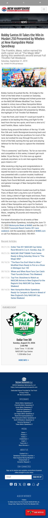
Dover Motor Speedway (23, 407)
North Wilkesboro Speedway (23, 420)
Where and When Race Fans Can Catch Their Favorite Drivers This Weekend (28, 273)
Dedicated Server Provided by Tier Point (24, 390)
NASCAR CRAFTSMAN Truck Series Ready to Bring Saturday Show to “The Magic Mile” (27, 256)
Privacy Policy (24, 393)
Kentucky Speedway (23, 411)
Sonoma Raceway (23, 422)
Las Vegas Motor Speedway (23, 414)
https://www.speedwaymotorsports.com (24, 387)
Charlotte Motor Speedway (23, 405)
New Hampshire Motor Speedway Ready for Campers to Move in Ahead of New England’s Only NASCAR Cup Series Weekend (28, 293)
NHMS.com (41, 231)
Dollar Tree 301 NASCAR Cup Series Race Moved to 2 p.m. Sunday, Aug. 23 (27, 248)
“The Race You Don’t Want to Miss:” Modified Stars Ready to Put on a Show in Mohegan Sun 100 (28, 265)
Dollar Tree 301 (24, 340)
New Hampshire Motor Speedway (23, 418)
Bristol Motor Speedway (23, 403)
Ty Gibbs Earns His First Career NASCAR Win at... (24, 502)
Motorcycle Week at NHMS (20, 225)
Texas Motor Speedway (23, 424)
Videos (24, 500)
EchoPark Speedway (23, 409)
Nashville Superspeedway (23, 416)
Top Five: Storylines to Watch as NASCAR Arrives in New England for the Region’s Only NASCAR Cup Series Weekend (28, 281)
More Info (23, 360)
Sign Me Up (37, 477)
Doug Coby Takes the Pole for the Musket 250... (24, 504)
